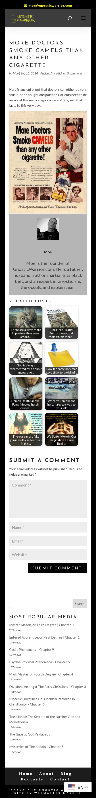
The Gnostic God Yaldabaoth (30, 734)
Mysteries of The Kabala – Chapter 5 (36, 747)
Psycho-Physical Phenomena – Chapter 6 (39, 662)
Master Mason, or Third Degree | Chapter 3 (41, 625)
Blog (66, 773)
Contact (60, 779)
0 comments (74, 73)
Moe (16, 73)
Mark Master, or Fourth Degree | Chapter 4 (41, 674)
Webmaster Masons (57, 793)
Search (79, 603)
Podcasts (32, 779)
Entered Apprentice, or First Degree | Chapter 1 (44, 637)
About (46, 773)
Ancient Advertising (52, 73)
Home (26, 773)
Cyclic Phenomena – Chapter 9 (31, 649)
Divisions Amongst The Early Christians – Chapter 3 (47, 687)
